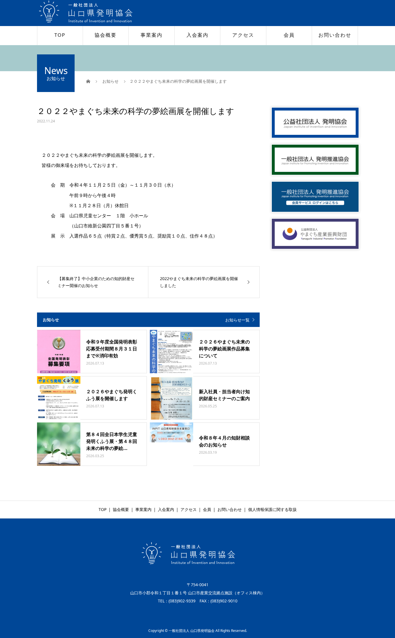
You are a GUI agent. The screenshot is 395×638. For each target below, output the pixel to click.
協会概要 (106, 35)
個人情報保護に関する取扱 (272, 509)
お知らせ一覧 (237, 320)
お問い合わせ (334, 35)
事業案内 (152, 35)
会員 (289, 35)
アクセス (243, 35)
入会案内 (197, 35)
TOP (59, 35)
